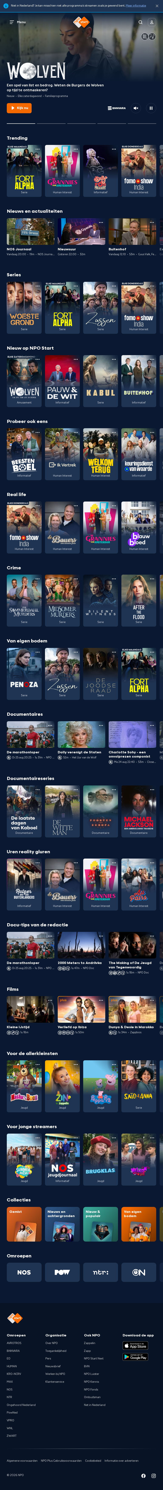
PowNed (12, 1412)
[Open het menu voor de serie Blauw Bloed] (152, 505)
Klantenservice (54, 1381)
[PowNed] (62, 1272)
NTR (9, 1397)
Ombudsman (92, 1397)
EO (8, 1358)
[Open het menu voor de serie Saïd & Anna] (152, 1064)
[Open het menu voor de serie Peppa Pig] (114, 1064)
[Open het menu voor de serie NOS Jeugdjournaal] (76, 1137)
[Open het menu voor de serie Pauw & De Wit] (76, 359)
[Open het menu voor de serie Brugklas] (114, 1137)
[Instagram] (153, 1476)
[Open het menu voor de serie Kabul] (114, 359)
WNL (10, 1428)
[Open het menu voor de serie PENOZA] (38, 652)
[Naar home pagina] (81, 22)
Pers (48, 1358)
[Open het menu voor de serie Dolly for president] (114, 149)
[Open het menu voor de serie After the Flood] (152, 578)
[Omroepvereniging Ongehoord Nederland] (138, 1272)
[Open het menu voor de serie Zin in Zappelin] (76, 1064)
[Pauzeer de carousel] (151, 108)
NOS (10, 1389)
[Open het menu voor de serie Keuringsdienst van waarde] (152, 432)
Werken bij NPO (55, 1374)
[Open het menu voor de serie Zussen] (114, 286)
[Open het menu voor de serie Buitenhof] (152, 359)
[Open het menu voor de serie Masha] (38, 1064)
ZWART (12, 1435)
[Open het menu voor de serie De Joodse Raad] (114, 652)
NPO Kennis (91, 1381)
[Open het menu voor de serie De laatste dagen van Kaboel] (38, 789)
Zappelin (89, 1343)
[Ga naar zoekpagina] (140, 22)
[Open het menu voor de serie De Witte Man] (76, 789)
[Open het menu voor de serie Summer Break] (38, 1137)
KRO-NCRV (14, 1374)
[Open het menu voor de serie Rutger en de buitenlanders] (38, 862)
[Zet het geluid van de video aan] (136, 108)
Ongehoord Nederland (21, 1405)
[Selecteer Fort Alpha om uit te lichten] (111, 122)
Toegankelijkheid (55, 1351)
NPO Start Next (94, 1358)
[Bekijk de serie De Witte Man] (62, 811)
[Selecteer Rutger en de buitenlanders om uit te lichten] (81, 122)
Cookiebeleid (93, 1460)
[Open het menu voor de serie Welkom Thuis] (152, 1137)
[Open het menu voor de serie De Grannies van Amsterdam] (76, 149)
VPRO (10, 1420)
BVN (87, 1366)
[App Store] (135, 1345)
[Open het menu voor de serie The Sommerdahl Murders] (38, 578)
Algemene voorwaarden (22, 1460)
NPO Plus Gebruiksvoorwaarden (61, 1460)
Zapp (87, 1351)
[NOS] (24, 1272)
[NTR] (100, 1272)
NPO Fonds (91, 1389)
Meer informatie (136, 5)
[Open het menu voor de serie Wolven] (38, 359)
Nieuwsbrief (52, 1366)
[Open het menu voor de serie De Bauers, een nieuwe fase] (76, 505)
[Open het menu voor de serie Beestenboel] (38, 432)
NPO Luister (91, 1374)
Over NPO (51, 1343)
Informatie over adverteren (122, 1460)
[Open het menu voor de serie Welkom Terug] (114, 432)
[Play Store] (135, 1357)
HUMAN (12, 1366)
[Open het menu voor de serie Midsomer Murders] (76, 578)
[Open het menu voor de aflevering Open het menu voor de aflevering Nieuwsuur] (101, 222)
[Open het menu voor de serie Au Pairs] (152, 862)
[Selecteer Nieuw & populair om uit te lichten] (142, 122)
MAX (10, 1381)
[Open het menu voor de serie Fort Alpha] (38, 149)
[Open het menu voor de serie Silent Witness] (114, 578)
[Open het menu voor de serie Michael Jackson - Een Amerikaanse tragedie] (152, 789)
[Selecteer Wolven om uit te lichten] (21, 122)
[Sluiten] (157, 6)
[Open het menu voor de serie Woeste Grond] (38, 286)
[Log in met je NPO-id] (152, 22)
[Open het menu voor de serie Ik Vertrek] (76, 432)
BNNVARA (13, 1351)
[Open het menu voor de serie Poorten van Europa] (114, 789)
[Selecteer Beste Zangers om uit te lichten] (51, 122)
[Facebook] (143, 1476)
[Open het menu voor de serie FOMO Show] (152, 149)
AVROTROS (14, 1343)
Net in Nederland (94, 1405)
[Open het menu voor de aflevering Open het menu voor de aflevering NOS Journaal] (50, 222)
